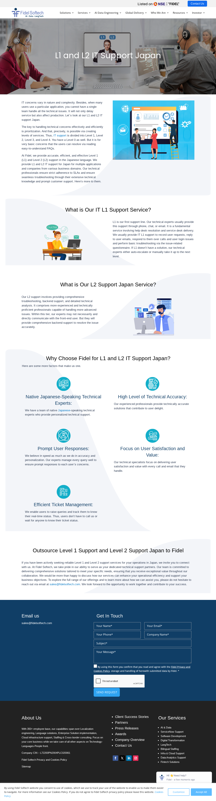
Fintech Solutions (170, 761)
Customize (179, 792)
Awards (120, 734)
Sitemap (26, 766)
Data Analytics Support (173, 757)
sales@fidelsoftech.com (65, 584)
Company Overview (129, 740)
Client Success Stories (132, 717)
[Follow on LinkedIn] (129, 758)
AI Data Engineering (106, 12)
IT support (59, 135)
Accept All (201, 792)
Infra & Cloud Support (172, 753)
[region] (108, 792)
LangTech (166, 744)
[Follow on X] (122, 758)
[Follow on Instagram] (135, 758)
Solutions (65, 12)
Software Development (173, 736)
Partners (121, 722)
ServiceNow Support (172, 731)
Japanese (64, 410)
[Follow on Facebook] (115, 758)
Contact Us (197, 3)
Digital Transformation (173, 740)
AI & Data (166, 727)
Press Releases (127, 728)
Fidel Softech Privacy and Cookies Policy (44, 759)
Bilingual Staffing (170, 748)
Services (83, 12)
